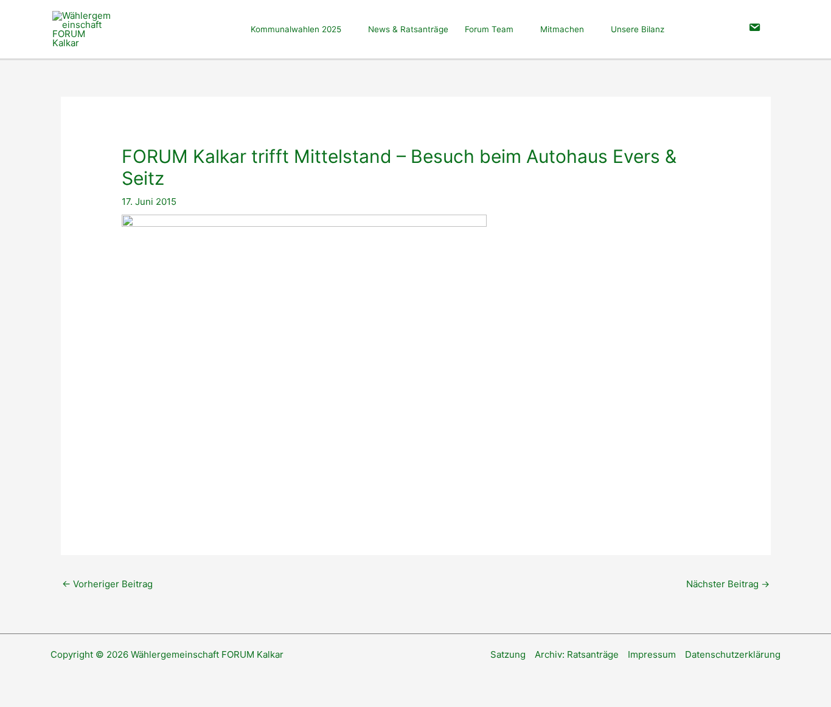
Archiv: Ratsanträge (577, 654)
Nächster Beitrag (728, 584)
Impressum (652, 654)
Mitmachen (562, 29)
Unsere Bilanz (637, 29)
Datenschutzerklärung (733, 654)
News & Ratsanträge (408, 29)
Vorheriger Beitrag (107, 584)
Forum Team (489, 29)
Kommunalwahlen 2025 (296, 29)
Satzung (508, 654)
